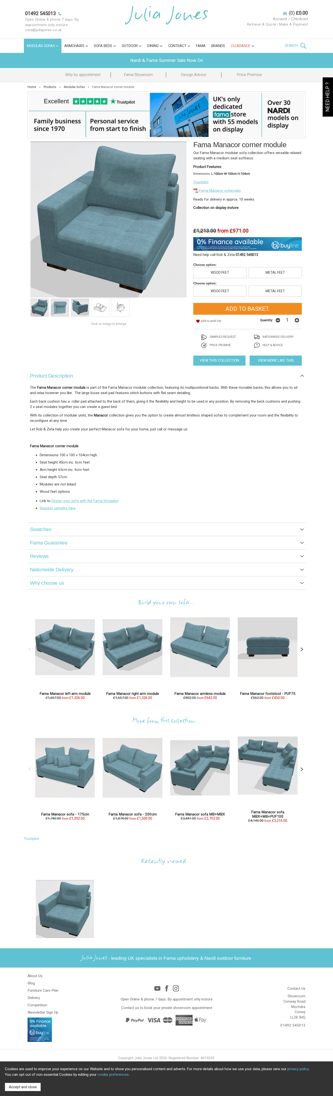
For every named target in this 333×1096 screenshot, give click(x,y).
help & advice (272, 345)
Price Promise (249, 74)
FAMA (201, 46)
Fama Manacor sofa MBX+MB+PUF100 (267, 814)
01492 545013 (292, 1025)
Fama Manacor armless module (200, 693)
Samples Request (222, 337)
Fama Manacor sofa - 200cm (132, 814)
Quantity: (266, 320)
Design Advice (193, 74)
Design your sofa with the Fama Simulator (85, 501)
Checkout (299, 19)
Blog (31, 983)
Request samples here (58, 508)
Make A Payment (293, 24)
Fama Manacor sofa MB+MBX (200, 814)
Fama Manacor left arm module (65, 693)
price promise (220, 345)
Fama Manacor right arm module (132, 693)
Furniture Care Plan (43, 990)
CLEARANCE (240, 46)
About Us (35, 976)
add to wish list (211, 321)
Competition (37, 1005)
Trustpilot (200, 182)
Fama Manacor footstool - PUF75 (267, 693)
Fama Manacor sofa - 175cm (65, 814)
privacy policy (298, 1069)
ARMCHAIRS (74, 46)
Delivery (34, 998)
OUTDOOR (130, 46)
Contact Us (296, 988)
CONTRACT (177, 46)
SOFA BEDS (103, 46)
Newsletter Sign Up (43, 1012)
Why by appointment (82, 74)
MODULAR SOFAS (41, 46)
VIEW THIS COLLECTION (219, 360)
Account (280, 19)
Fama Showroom (138, 74)
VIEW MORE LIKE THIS (276, 360)
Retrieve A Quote (261, 24)
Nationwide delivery (278, 337)
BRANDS (218, 46)
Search (292, 45)
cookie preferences (113, 1074)
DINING (153, 46)
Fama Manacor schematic (220, 190)
